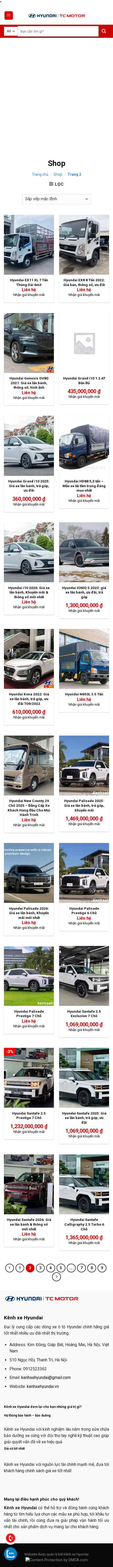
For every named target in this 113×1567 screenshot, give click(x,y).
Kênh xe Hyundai (76, 1554)
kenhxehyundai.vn (43, 1386)
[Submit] (104, 31)
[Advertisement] (56, 96)
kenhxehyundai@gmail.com (46, 1377)
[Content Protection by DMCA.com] (56, 1560)
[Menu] (8, 15)
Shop (58, 174)
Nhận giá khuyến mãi (29, 295)
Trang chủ (40, 174)
